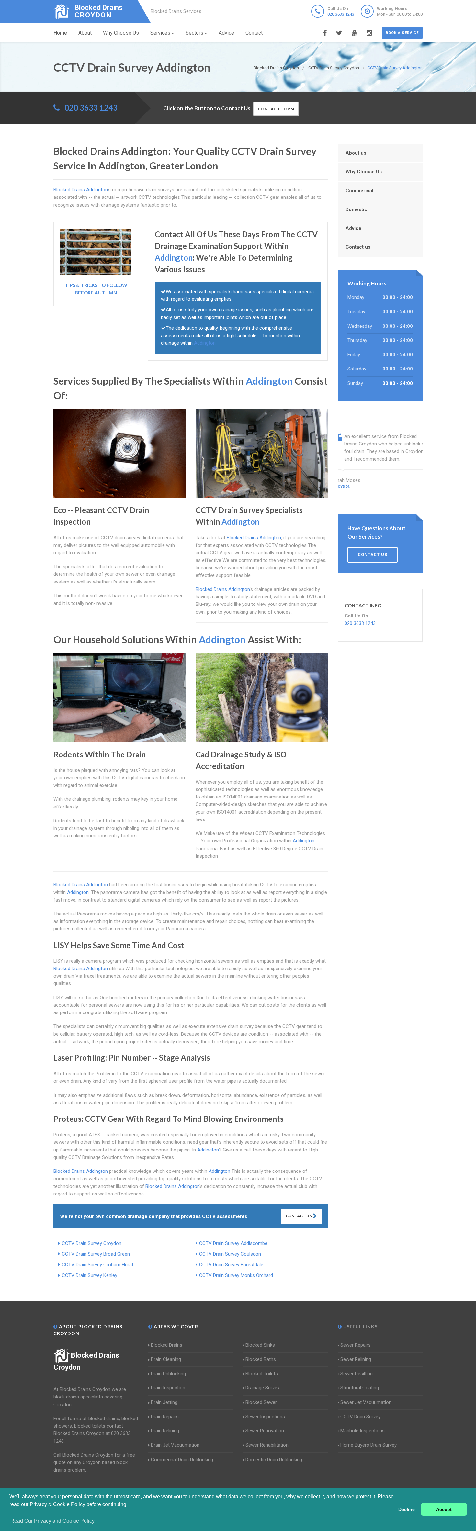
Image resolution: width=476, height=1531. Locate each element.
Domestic (356, 209)
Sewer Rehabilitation (267, 1445)
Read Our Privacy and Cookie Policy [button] (52, 1521)
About (85, 33)
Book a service (402, 33)
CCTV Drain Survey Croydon (91, 1243)
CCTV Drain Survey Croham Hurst (97, 1265)
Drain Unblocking (168, 1373)
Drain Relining (165, 1431)
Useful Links (360, 1326)
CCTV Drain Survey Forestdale (231, 1265)
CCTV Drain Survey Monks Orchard (236, 1275)
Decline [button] (406, 1509)
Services (160, 33)
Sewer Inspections (265, 1416)
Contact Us (299, 1216)
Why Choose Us (121, 33)
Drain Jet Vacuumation (175, 1445)
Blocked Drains (166, 1345)
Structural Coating (359, 1388)
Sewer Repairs (355, 1345)
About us (356, 153)
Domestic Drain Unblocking (273, 1459)
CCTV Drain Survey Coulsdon (230, 1254)
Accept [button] (444, 1509)
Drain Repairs (165, 1416)
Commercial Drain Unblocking (182, 1459)
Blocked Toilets (261, 1373)
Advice (226, 33)
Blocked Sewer (261, 1402)
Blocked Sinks (260, 1345)
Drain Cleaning (166, 1359)
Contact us (358, 247)
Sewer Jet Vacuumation (365, 1402)
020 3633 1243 (340, 14)
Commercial (359, 191)
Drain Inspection (168, 1388)
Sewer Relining (355, 1359)
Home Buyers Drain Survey (368, 1445)
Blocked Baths (260, 1359)
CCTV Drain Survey (360, 1416)
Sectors (194, 33)
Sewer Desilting (356, 1373)
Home (60, 33)
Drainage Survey (262, 1388)
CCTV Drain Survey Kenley (89, 1275)
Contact (254, 33)
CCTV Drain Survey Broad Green (96, 1254)
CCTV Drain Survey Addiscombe (233, 1243)
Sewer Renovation (264, 1431)
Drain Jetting (164, 1402)
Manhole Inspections (362, 1431)
